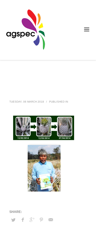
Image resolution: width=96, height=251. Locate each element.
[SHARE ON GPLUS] (32, 220)
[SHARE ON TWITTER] (13, 220)
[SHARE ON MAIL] (51, 220)
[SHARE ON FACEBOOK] (23, 220)
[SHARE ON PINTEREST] (41, 220)
